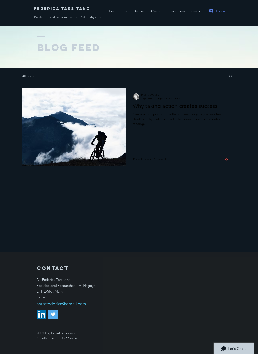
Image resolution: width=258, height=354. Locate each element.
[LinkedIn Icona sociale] (41, 314)
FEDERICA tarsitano (62, 8)
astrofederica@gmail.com (61, 303)
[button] (231, 76)
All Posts (28, 76)
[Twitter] (53, 314)
